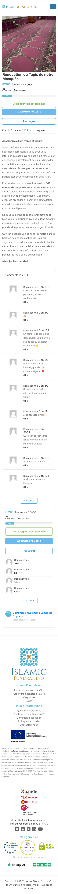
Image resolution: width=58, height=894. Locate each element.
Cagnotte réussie (29, 111)
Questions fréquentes (29, 710)
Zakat (29, 700)
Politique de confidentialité (29, 714)
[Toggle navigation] (53, 6)
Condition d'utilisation (29, 717)
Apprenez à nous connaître (29, 690)
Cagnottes (29, 697)
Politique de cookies (29, 721)
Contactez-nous (29, 724)
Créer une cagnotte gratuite (29, 693)
